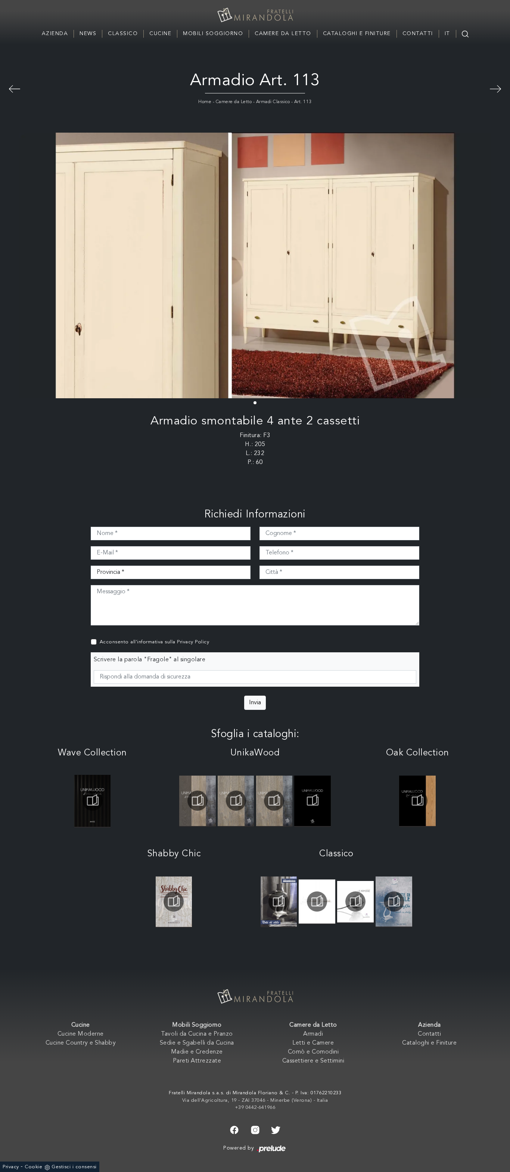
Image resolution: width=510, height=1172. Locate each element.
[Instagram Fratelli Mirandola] (255, 1129)
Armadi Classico (273, 102)
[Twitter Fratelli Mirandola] (275, 1129)
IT (447, 33)
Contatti (417, 33)
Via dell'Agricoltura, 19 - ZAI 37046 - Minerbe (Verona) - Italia (255, 1100)
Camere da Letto (283, 33)
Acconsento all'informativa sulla (154, 642)
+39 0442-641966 (255, 1107)
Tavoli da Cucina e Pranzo (197, 1034)
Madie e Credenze (197, 1052)
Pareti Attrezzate (197, 1061)
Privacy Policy (193, 642)
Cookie (33, 1167)
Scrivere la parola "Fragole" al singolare (150, 660)
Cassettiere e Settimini (313, 1061)
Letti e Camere (313, 1043)
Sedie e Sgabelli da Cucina (197, 1043)
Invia (255, 703)
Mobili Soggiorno (213, 33)
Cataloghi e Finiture (357, 33)
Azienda (55, 33)
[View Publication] (92, 800)
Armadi (313, 1034)
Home (204, 102)
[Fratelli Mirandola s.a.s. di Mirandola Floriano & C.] (255, 15)
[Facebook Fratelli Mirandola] (234, 1129)
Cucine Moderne (80, 1034)
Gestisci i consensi (74, 1167)
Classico (123, 33)
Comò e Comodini (313, 1052)
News (88, 33)
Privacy (11, 1167)
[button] (255, 402)
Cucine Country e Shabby (81, 1043)
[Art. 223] (495, 88)
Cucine (160, 33)
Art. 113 (303, 102)
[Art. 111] (14, 88)
